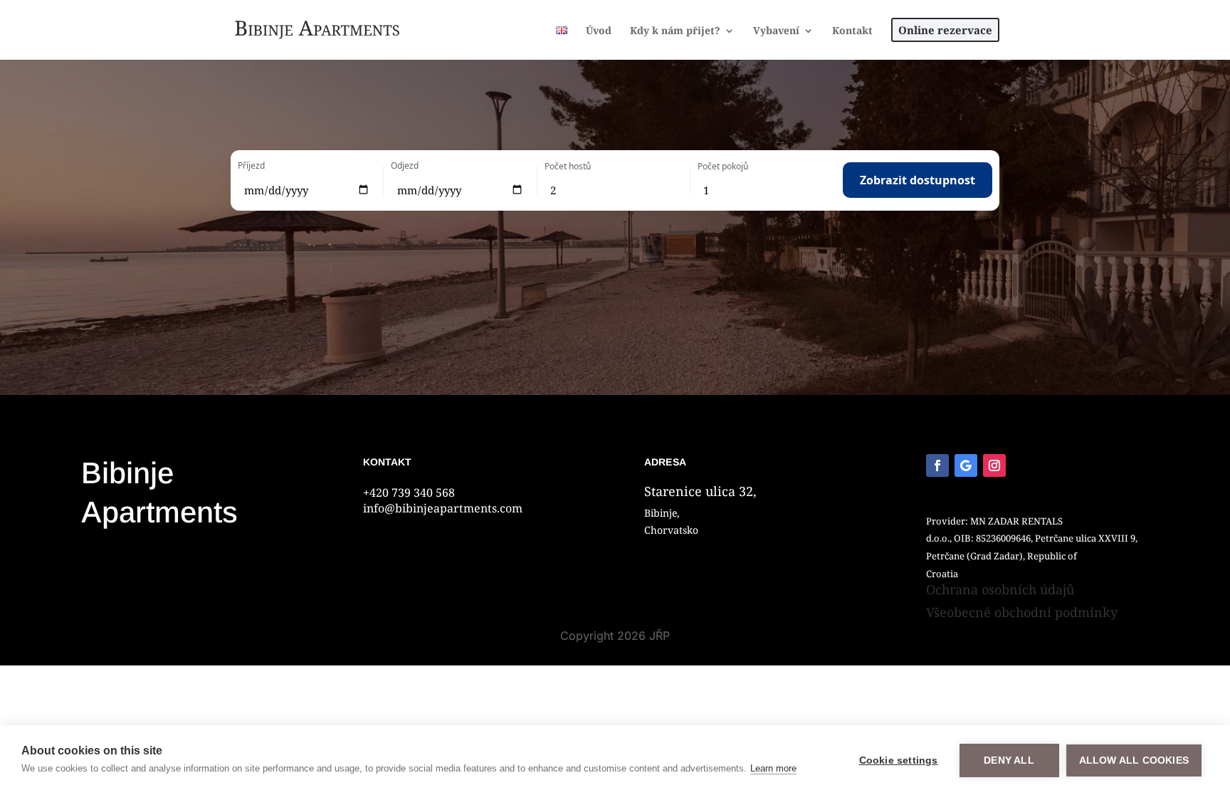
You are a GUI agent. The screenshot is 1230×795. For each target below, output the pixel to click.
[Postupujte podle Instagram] (994, 465)
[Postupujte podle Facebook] (937, 465)
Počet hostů (568, 166)
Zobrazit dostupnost (917, 180)
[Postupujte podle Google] (966, 465)
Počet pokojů (723, 166)
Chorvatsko (671, 530)
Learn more (773, 768)
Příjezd (251, 165)
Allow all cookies (1134, 760)
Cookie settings (898, 760)
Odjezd (405, 165)
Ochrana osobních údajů (1000, 589)
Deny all (1009, 760)
